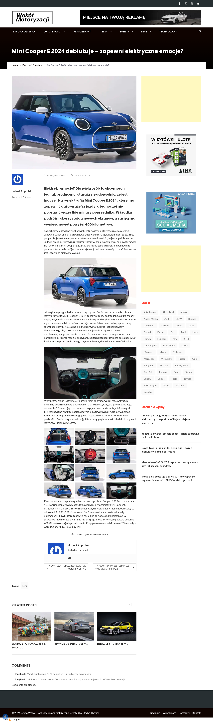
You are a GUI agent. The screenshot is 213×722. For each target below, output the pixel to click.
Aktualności (52, 31)
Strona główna (24, 31)
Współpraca (169, 712)
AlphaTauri (168, 312)
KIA (175, 338)
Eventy (124, 31)
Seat (176, 372)
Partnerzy (184, 712)
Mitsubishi (166, 358)
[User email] (69, 558)
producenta (103, 534)
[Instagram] (186, 3)
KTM (186, 338)
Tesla (174, 378)
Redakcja (155, 712)
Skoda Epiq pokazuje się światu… (29, 645)
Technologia (168, 31)
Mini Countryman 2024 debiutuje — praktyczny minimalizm (113, 567)
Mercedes (149, 358)
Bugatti (192, 318)
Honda (147, 338)
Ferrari (160, 332)
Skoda (188, 372)
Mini (24, 585)
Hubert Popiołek (22, 191)
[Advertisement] (171, 99)
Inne (144, 31)
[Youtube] (192, 3)
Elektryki (51, 175)
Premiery (61, 175)
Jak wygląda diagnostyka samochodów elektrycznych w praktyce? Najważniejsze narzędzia (165, 419)
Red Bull (148, 372)
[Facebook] (179, 3)
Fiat (173, 332)
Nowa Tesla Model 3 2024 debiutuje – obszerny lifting (67, 567)
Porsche (164, 365)
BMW (179, 318)
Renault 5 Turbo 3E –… (112, 643)
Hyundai (161, 338)
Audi (166, 318)
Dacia (191, 325)
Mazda (163, 352)
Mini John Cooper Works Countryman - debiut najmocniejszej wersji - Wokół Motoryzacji (76, 679)
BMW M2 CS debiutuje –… (71, 643)
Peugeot (148, 365)
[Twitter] (198, 3)
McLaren (177, 352)
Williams (180, 385)
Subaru (147, 378)
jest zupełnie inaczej (122, 238)
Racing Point (181, 365)
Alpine (183, 312)
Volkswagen (150, 385)
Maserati (148, 352)
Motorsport (82, 31)
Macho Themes (91, 712)
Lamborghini (150, 345)
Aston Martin (151, 318)
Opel (194, 358)
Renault (163, 372)
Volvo (166, 385)
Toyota (187, 378)
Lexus (185, 345)
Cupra (179, 325)
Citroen (165, 325)
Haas (195, 332)
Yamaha (148, 392)
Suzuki (161, 378)
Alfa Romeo (150, 312)
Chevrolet (149, 325)
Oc (102, 234)
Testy (103, 31)
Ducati (147, 332)
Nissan (182, 358)
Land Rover (169, 345)
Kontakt (196, 712)
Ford (183, 332)
